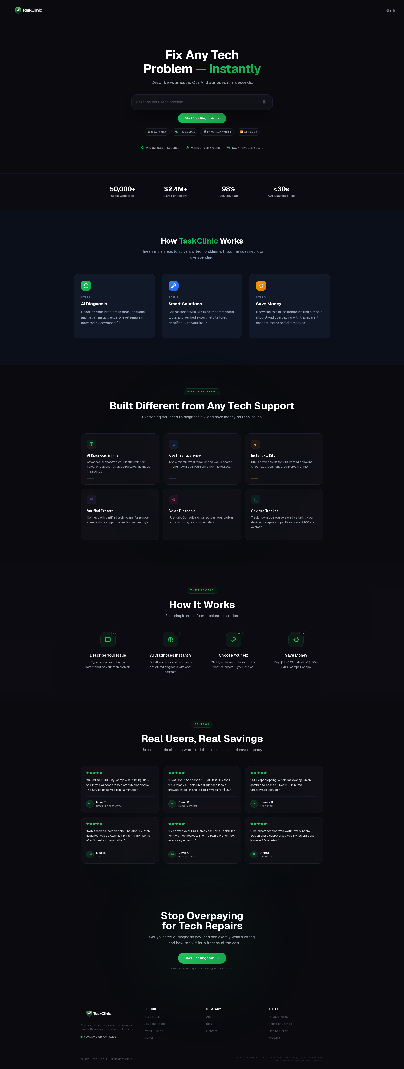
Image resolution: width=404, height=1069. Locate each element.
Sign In (391, 10)
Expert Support (153, 1031)
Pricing (148, 1038)
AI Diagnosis (152, 1017)
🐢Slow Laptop (156, 132)
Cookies (274, 1038)
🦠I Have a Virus (185, 132)
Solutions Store (154, 1024)
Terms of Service (280, 1024)
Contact (211, 1031)
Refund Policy (278, 1031)
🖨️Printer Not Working (217, 132)
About (210, 1017)
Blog (209, 1024)
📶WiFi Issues (248, 132)
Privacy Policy (278, 1017)
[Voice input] (264, 102)
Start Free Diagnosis (199, 118)
